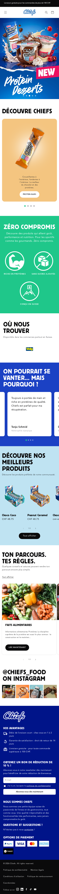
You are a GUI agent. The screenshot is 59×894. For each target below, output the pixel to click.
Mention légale (37, 870)
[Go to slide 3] (30, 440)
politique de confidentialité (38, 786)
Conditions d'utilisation (13, 876)
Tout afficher (29, 536)
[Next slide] (54, 58)
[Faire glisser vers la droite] (36, 528)
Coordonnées (9, 883)
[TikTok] (30, 889)
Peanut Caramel (37, 515)
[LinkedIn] (22, 889)
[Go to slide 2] (28, 440)
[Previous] (6, 691)
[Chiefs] (14, 716)
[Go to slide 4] (32, 440)
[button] (5, 12)
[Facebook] (26, 889)
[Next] (53, 691)
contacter (28, 830)
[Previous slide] (5, 58)
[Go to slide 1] (26, 440)
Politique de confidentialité (15, 870)
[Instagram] (17, 889)
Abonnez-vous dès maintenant (29, 792)
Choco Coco (9, 515)
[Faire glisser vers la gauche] (23, 528)
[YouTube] (35, 889)
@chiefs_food (24, 672)
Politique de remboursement (40, 876)
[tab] (23, 95)
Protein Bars (29, 194)
